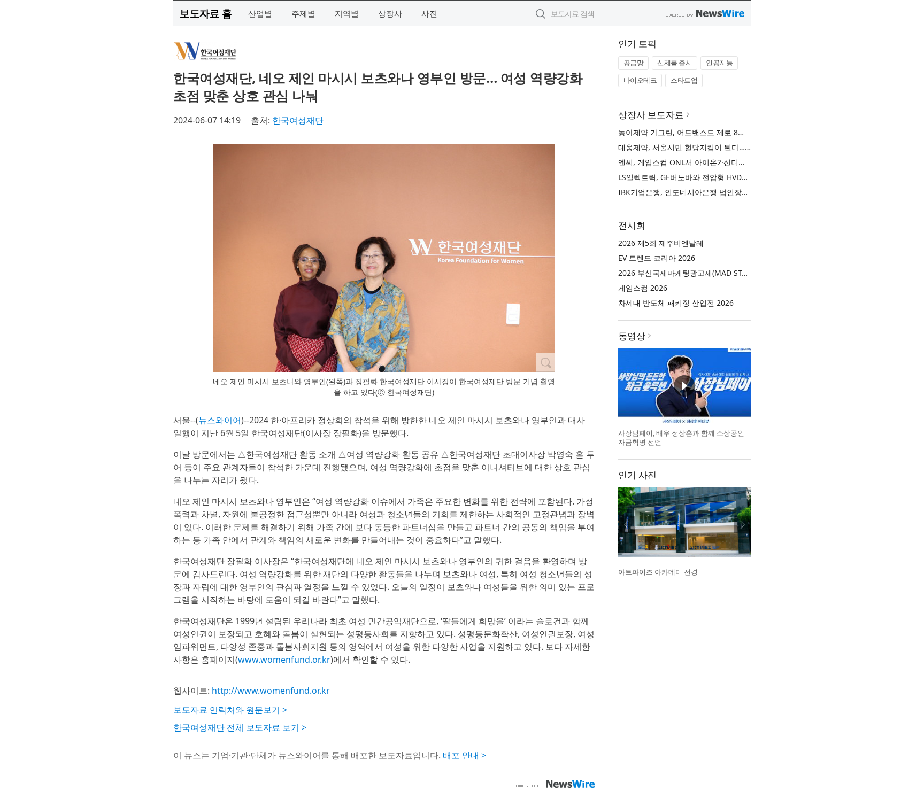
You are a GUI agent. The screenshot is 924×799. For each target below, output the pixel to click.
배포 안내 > (464, 755)
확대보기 (545, 362)
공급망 (633, 62)
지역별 (347, 13)
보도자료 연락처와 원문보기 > (230, 710)
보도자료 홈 (206, 13)
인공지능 (719, 62)
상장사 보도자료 (651, 114)
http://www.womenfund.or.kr (271, 690)
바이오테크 (640, 80)
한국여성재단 (298, 120)
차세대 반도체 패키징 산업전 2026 (676, 303)
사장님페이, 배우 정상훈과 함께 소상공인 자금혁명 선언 (681, 437)
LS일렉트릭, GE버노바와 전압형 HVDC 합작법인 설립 (707, 177)
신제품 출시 (674, 62)
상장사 (390, 13)
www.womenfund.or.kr (284, 659)
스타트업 (684, 80)
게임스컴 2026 (642, 288)
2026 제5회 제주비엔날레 (661, 243)
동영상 (631, 336)
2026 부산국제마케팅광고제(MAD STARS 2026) (697, 273)
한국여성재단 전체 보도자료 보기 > (239, 727)
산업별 (260, 13)
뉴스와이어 (219, 420)
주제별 (303, 13)
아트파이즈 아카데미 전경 (658, 572)
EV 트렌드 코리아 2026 (656, 258)
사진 (429, 13)
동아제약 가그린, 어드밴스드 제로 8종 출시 (690, 132)
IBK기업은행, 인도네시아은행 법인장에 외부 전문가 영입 (713, 192)
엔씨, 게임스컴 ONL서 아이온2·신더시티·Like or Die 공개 (714, 162)
